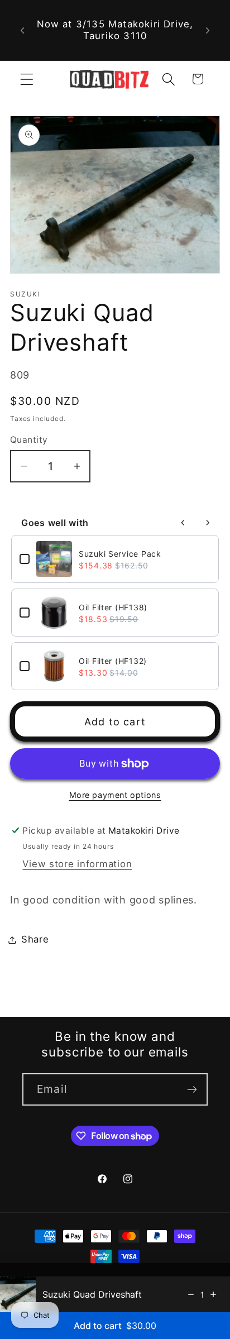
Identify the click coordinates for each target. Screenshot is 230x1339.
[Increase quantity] (213, 1294)
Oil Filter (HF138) (113, 607)
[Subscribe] (192, 1089)
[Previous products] (183, 522)
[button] (27, 79)
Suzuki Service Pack (120, 553)
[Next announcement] (207, 30)
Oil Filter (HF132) (113, 661)
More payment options (115, 795)
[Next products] (207, 522)
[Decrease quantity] (191, 1294)
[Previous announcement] (22, 30)
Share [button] (35, 939)
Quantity (29, 439)
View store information (77, 863)
